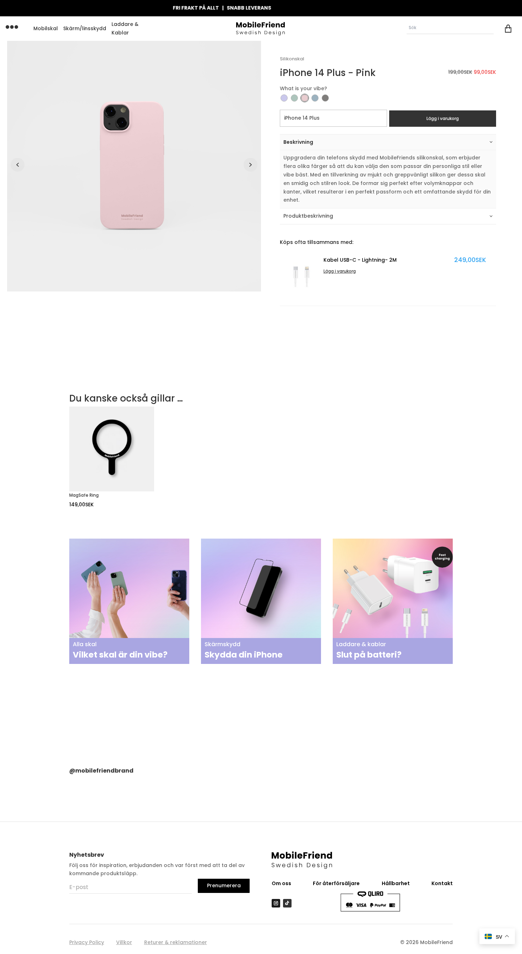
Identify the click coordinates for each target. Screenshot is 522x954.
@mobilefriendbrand (101, 771)
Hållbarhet (396, 883)
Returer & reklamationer (175, 942)
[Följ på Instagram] (276, 903)
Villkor (124, 942)
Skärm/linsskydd (84, 28)
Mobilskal (45, 28)
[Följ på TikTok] (287, 903)
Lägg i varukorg (442, 118)
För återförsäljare (336, 883)
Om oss (281, 883)
